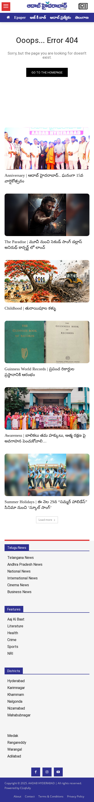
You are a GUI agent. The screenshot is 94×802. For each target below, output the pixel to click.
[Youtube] (58, 772)
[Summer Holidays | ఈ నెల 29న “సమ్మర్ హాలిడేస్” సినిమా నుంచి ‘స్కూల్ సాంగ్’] (47, 475)
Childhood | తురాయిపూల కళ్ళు (30, 308)
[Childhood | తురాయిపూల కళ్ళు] (47, 281)
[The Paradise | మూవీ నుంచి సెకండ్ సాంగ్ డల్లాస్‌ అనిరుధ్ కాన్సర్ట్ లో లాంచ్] (47, 215)
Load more (45, 520)
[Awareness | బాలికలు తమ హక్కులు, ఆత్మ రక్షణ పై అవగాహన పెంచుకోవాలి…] (47, 408)
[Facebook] (35, 772)
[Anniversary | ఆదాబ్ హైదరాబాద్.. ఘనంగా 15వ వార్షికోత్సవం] (47, 148)
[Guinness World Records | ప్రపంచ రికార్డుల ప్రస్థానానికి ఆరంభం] (47, 342)
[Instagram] (46, 772)
